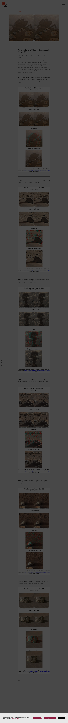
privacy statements (15, 718)
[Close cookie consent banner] (66, 715)
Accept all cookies (37, 718)
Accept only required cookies (49, 718)
